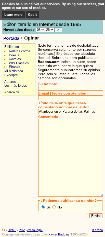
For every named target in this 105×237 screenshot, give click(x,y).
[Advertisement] (18, 115)
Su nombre (47, 84)
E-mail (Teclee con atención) (63, 93)
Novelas (15, 59)
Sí (48, 207)
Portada (11, 38)
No (59, 207)
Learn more (13, 15)
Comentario (48, 117)
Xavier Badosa (58, 234)
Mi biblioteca (13, 71)
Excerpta (11, 75)
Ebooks (14, 67)
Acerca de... (13, 92)
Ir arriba (97, 230)
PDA (22, 230)
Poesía (14, 55)
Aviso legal (35, 230)
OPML (12, 230)
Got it (32, 15)
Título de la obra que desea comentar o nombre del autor (63, 105)
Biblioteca (11, 47)
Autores (10, 82)
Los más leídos (15, 85)
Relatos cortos (19, 51)
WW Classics (19, 63)
